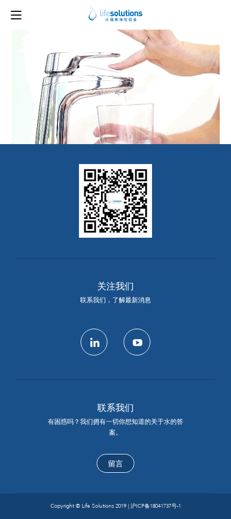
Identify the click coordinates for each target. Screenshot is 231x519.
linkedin (94, 342)
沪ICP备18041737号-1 (156, 506)
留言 (115, 464)
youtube (137, 342)
